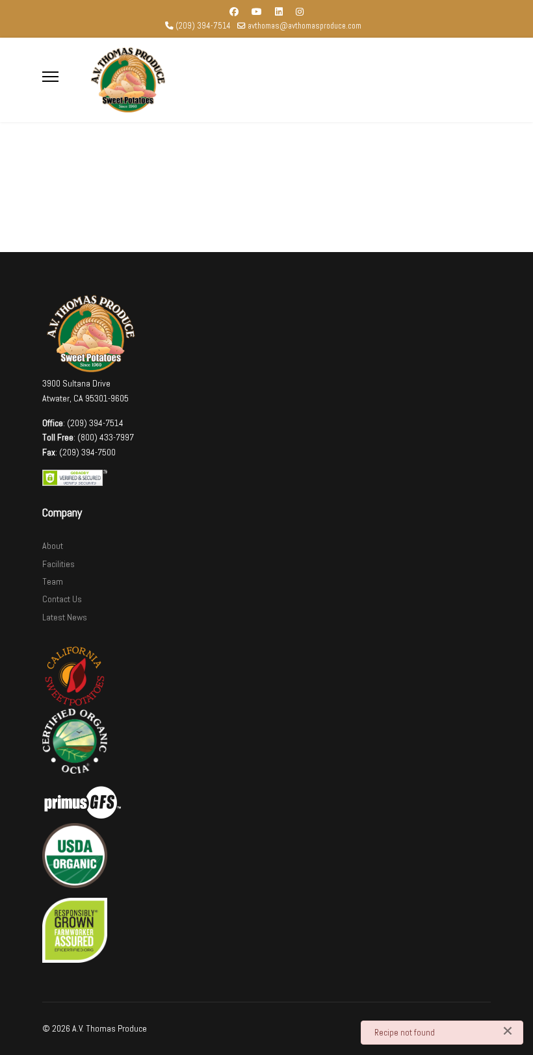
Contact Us (62, 599)
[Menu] (50, 76)
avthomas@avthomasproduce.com (304, 26)
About (52, 546)
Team (52, 581)
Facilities (58, 564)
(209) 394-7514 (203, 26)
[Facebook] (234, 12)
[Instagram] (300, 12)
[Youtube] (257, 12)
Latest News (64, 617)
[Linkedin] (279, 12)
